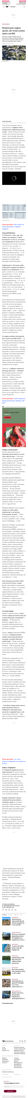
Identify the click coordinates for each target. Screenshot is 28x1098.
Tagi (21, 914)
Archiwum (4, 1062)
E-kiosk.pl (16, 1058)
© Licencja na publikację (8, 904)
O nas (3, 1047)
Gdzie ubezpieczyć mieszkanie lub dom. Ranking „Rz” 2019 (13, 400)
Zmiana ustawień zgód (19, 1048)
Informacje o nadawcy (19, 1052)
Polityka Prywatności (19, 1047)
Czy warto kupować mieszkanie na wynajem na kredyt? (13, 761)
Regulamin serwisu (18, 1050)
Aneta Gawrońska (6, 121)
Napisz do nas (5, 1050)
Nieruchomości (6, 24)
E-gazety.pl (16, 1059)
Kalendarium (17, 1074)
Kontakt (4, 1048)
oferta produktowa (7, 1077)
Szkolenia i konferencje (8, 1072)
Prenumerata (5, 1061)
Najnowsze (16, 914)
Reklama (4, 1058)
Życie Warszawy (18, 1067)
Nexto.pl (16, 1061)
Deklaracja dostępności (19, 1053)
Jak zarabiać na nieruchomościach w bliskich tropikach (13, 226)
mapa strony (5, 1074)
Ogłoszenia (5, 1059)
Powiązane (4, 914)
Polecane (10, 914)
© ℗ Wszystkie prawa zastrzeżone (11, 905)
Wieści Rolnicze (18, 1065)
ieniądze (12, 7)
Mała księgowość (18, 1062)
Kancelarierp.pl (17, 1064)
